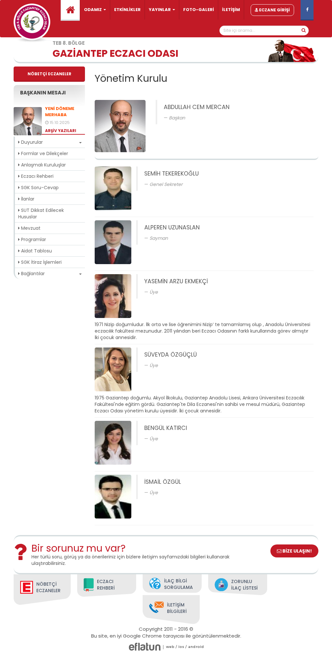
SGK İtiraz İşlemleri (41, 262)
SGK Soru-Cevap (39, 187)
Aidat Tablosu (36, 251)
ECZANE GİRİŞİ (274, 10)
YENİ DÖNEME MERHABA (59, 112)
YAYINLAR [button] (160, 9)
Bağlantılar (32, 273)
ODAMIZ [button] (93, 9)
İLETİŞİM (231, 9)
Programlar (33, 239)
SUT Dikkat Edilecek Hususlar (41, 213)
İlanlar (27, 199)
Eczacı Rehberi (36, 176)
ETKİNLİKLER (127, 9)
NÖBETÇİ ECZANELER (49, 74)
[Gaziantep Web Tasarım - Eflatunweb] (144, 646)
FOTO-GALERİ (198, 9)
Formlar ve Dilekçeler (44, 153)
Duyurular (31, 142)
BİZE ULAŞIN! (296, 551)
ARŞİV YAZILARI (60, 130)
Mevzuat (30, 228)
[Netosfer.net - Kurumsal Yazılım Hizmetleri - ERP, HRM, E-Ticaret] (170, 646)
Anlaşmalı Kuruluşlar (43, 165)
